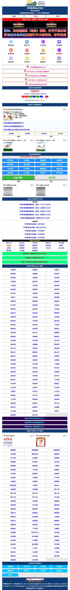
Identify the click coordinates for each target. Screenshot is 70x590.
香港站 (58, 16)
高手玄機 (27, 164)
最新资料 (11, 45)
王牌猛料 (59, 62)
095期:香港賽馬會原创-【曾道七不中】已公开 (35, 218)
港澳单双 (35, 250)
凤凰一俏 (8, 243)
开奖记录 (27, 62)
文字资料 (10, 168)
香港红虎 (59, 570)
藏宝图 (52, 177)
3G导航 (43, 566)
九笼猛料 (27, 160)
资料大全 (27, 45)
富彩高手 (27, 570)
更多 (64, 109)
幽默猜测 (43, 168)
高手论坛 (21, 243)
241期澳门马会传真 (43, 185)
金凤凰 (9, 248)
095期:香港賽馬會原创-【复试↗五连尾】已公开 (35, 208)
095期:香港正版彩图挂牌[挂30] (14, 109)
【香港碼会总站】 (35, 8)
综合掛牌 (11, 133)
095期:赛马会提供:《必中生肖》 (35, 224)
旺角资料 (59, 566)
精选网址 (43, 62)
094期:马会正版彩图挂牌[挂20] (13, 126)
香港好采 (35, 245)
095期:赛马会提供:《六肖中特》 (35, 234)
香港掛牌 (11, 53)
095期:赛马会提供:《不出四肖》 (35, 231)
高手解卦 (27, 133)
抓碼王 (61, 245)
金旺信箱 (10, 173)
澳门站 (36, 16)
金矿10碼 (61, 248)
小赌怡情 (43, 164)
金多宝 (10, 575)
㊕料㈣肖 (48, 243)
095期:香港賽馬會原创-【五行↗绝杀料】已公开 (35, 214)
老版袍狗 (59, 160)
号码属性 (59, 45)
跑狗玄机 (43, 53)
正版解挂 (27, 53)
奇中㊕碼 (61, 243)
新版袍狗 (43, 160)
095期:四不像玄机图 (44, 435)
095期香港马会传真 (10, 185)
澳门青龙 (35, 248)
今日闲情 (27, 173)
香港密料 (21, 248)
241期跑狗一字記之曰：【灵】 (47, 140)
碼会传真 (11, 62)
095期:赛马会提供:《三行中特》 (35, 237)
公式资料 (27, 168)
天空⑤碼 (43, 570)
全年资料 (43, 45)
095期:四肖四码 (9, 435)
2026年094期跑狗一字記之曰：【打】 (16, 140)
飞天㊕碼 (21, 250)
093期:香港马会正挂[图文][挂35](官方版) (16, 129)
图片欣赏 (59, 173)
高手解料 (10, 160)
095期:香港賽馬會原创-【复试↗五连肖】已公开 (35, 211)
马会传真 (18, 177)
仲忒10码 (27, 566)
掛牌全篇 (44, 133)
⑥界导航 (8, 250)
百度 (41, 579)
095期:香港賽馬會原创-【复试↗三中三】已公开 (35, 204)
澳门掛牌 (60, 133)
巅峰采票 (10, 570)
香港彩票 (21, 245)
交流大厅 (43, 173)
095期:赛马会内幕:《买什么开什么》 (35, 227)
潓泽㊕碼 (48, 245)
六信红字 (59, 164)
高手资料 (10, 164)
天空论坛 (35, 243)
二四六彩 (48, 248)
